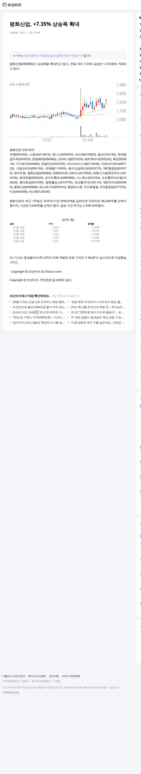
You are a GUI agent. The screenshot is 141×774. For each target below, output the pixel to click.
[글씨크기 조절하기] (116, 42)
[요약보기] (95, 42)
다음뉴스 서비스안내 (14, 676)
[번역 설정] (109, 42)
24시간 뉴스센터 (37, 676)
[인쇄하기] (123, 42)
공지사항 (54, 676)
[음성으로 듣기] (102, 42)
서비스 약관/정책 (71, 676)
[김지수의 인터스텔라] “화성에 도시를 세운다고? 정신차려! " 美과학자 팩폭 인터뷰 (39, 322)
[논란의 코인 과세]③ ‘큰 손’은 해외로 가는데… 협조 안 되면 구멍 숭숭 (39, 312)
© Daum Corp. (11, 692)
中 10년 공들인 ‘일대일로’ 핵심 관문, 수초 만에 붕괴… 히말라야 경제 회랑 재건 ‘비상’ (98, 317)
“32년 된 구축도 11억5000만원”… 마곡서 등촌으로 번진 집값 (39, 317)
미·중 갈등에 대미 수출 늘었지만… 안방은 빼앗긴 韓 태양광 (98, 322)
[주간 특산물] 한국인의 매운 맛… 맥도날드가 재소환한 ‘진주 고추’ (98, 307)
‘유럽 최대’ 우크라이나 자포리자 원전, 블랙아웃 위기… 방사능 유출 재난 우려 (98, 302)
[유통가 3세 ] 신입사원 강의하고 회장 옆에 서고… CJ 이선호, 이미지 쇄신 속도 (39, 302)
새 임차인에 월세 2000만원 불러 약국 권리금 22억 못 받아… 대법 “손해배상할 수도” (39, 307)
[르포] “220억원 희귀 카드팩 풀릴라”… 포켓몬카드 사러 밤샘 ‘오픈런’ (98, 312)
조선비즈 (14, 5)
